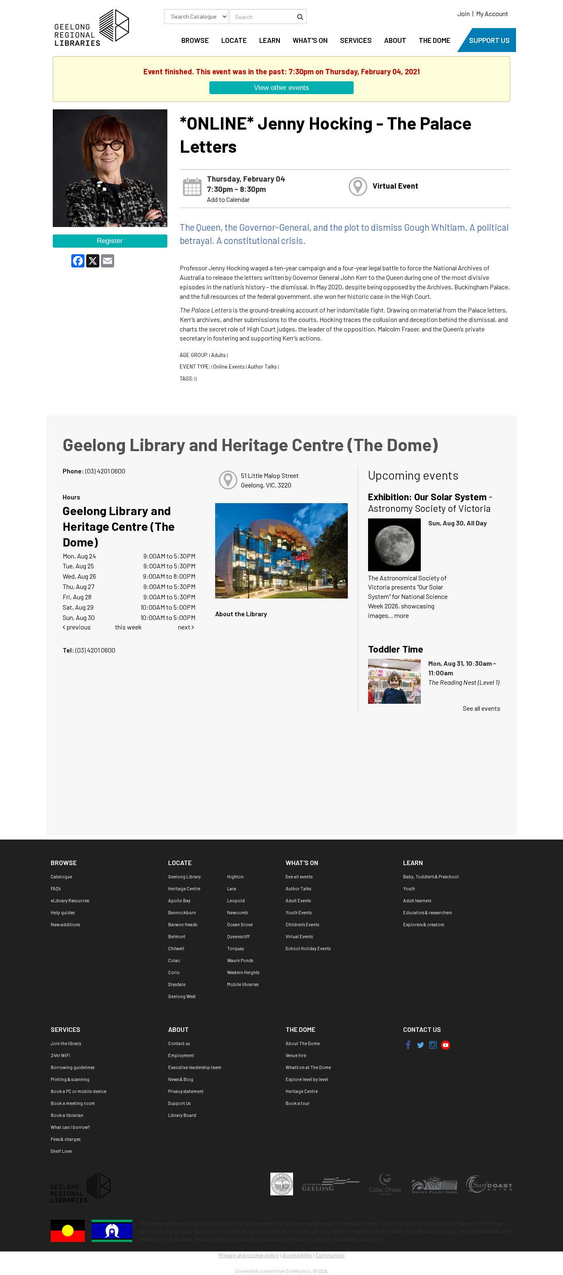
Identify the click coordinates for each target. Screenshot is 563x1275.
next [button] (185, 627)
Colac (174, 960)
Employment (181, 1055)
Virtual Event (395, 185)
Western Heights (243, 972)
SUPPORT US (489, 40)
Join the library (66, 1043)
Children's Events (302, 924)
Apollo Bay (179, 900)
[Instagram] (433, 1044)
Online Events (229, 366)
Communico (330, 1255)
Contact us (179, 1043)
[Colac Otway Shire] (385, 1183)
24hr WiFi (60, 1055)
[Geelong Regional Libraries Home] (90, 27)
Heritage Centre (184, 888)
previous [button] (78, 627)
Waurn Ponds (240, 960)
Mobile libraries (242, 984)
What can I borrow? (70, 1127)
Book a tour (298, 1103)
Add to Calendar (228, 199)
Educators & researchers (427, 912)
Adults (218, 355)
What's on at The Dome (308, 1067)
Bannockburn (182, 912)
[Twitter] (419, 1044)
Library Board (182, 1115)
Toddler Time (395, 649)
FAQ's (56, 888)
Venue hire (296, 1055)
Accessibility (297, 1255)
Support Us (179, 1103)
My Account (492, 13)
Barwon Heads (182, 924)
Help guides (63, 912)
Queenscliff (238, 936)
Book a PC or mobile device (78, 1091)
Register (110, 241)
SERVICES (356, 40)
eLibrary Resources (70, 900)
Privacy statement (186, 1091)
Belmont (176, 936)
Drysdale (176, 984)
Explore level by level (307, 1079)
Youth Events (299, 912)
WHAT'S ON (310, 40)
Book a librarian (67, 1115)
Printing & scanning (70, 1079)
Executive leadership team (194, 1067)
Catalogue (61, 876)
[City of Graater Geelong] (331, 1183)
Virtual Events (299, 936)
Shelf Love (61, 1151)
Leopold (236, 900)
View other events (281, 87)
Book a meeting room (73, 1103)
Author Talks (262, 366)
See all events (481, 708)
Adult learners (417, 900)
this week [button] (128, 627)
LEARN (269, 40)
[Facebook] (408, 1044)
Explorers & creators (423, 924)
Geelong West (182, 996)
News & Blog (180, 1079)
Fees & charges (65, 1139)
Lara (231, 888)
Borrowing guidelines (72, 1067)
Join (463, 13)
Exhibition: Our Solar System (430, 502)
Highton (235, 876)
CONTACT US (422, 1029)
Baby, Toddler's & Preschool (431, 876)
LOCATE (234, 40)
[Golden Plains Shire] (435, 1183)
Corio (174, 972)
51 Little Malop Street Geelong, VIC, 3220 (270, 480)
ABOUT (395, 40)
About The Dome (303, 1043)
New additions (65, 924)
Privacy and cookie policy (249, 1255)
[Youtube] (445, 1044)
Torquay (235, 948)
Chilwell (176, 948)
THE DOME (434, 40)
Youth (409, 888)
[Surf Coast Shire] (489, 1183)
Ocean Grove (240, 924)
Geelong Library (184, 876)
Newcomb (237, 912)
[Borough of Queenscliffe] (282, 1183)
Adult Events (298, 900)
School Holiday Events (308, 948)
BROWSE (195, 40)
